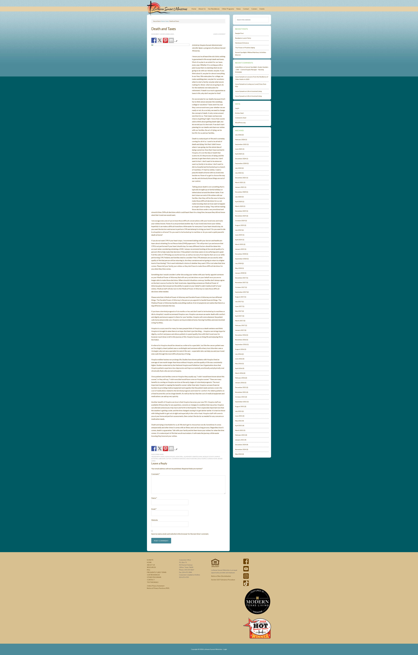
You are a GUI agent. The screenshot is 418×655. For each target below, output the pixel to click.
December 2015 (240, 387)
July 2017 (238, 301)
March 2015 (239, 430)
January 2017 (239, 330)
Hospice (204, 458)
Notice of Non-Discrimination (221, 576)
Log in (237, 108)
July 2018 (238, 263)
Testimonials (152, 582)
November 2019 (240, 216)
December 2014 (240, 444)
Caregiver (161, 458)
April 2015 (238, 425)
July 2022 (238, 173)
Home (149, 562)
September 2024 (241, 163)
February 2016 (240, 378)
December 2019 (240, 211)
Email (154, 509)
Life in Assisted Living (254, 91)
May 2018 (238, 268)
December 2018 (240, 254)
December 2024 (240, 159)
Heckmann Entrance (242, 43)
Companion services (179, 458)
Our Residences (153, 575)
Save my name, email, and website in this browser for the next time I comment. (180, 534)
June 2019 (238, 235)
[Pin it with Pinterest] (165, 40)
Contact (151, 580)
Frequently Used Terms (156, 572)
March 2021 (239, 182)
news (161, 454)
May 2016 (238, 363)
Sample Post (239, 33)
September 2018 (241, 259)
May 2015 (238, 421)
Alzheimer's (188, 456)
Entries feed (239, 113)
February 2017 (240, 325)
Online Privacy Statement (155, 586)
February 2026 (240, 139)
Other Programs (154, 577)
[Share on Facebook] (154, 40)
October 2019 (240, 220)
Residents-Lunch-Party (243, 38)
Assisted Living (197, 456)
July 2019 (238, 230)
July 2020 (238, 197)
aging (163, 456)
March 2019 (239, 244)
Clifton (168, 458)
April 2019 (238, 240)
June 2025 (238, 149)
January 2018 (239, 273)
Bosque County (208, 456)
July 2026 (238, 135)
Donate (150, 560)
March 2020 (239, 206)
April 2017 (238, 316)
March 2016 (239, 373)
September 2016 (241, 344)
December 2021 (240, 178)
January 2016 (239, 382)
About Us (151, 565)
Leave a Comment (219, 34)
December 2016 (240, 335)
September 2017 (241, 292)
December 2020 (240, 192)
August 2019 (239, 225)
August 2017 (239, 297)
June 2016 (238, 359)
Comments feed (240, 118)
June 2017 (238, 306)
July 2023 (238, 168)
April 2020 (238, 201)
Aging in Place (170, 456)
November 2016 (240, 340)
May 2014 (238, 454)
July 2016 (238, 354)
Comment (155, 474)
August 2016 (239, 349)
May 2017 (238, 311)
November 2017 (240, 282)
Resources (151, 567)
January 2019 (239, 249)
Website (154, 520)
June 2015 (238, 416)
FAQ (148, 570)
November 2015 (240, 392)
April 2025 (238, 154)
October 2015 (240, 397)
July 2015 (238, 411)
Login (225, 649)
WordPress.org (240, 122)
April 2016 (238, 368)
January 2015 (239, 440)
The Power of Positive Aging (245, 47)
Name (154, 498)
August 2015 (239, 406)
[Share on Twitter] (159, 40)
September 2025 (241, 144)
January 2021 (239, 187)
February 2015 (240, 435)
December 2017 (240, 278)
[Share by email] (171, 40)
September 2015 (241, 402)
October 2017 (240, 287)
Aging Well (179, 456)
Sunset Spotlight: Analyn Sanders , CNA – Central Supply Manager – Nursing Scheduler (251, 69)
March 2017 (239, 321)
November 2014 (240, 449)
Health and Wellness (193, 458)
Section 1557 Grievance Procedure (223, 580)
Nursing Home (212, 458)
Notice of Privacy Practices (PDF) (158, 588)
